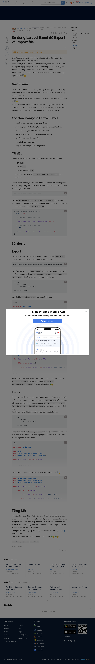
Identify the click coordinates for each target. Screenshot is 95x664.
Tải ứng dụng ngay (47, 321)
